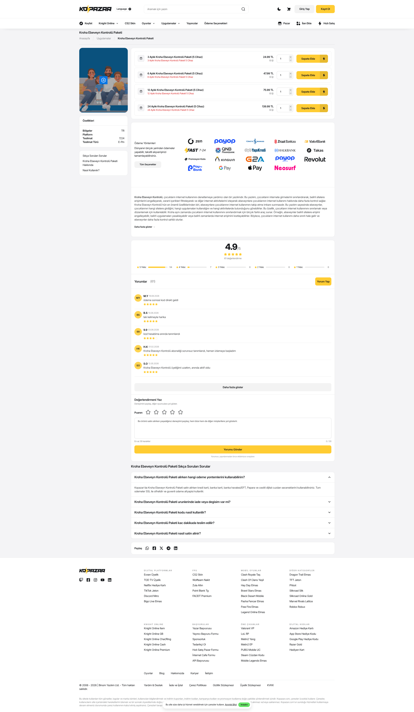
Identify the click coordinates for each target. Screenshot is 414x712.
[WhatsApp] (147, 548)
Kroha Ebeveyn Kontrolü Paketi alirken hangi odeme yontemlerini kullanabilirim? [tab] (189, 477)
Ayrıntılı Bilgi (231, 704)
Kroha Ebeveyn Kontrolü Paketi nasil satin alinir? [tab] (167, 533)
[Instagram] (95, 580)
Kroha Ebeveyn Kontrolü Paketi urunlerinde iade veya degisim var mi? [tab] (182, 502)
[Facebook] (154, 548)
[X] (161, 548)
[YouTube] (102, 580)
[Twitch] (81, 580)
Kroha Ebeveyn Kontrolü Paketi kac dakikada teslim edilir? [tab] (174, 523)
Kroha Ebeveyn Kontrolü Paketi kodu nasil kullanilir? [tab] (170, 512)
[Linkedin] (168, 548)
